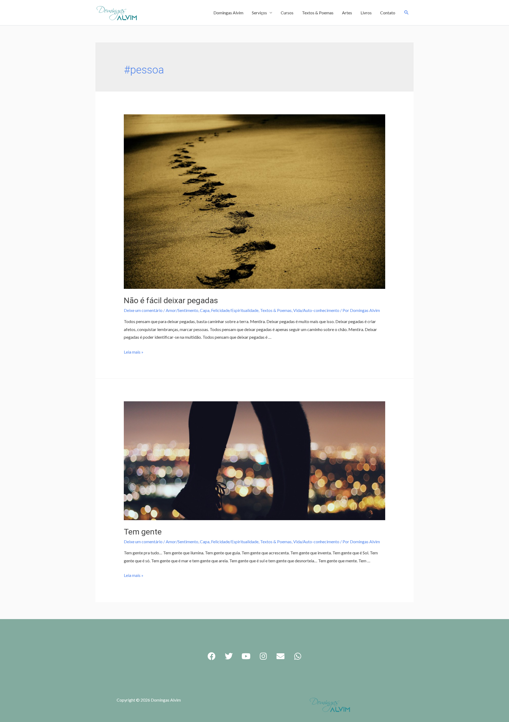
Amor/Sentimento (182, 310)
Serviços (259, 12)
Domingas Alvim (228, 12)
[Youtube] (246, 656)
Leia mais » (133, 351)
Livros (366, 12)
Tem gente (143, 531)
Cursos (287, 12)
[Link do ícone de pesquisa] (406, 12)
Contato (387, 12)
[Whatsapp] (298, 656)
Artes (347, 12)
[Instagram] (263, 656)
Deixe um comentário (143, 310)
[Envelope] (280, 656)
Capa (204, 310)
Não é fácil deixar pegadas (171, 300)
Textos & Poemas (318, 12)
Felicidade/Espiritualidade (234, 310)
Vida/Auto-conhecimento (316, 310)
